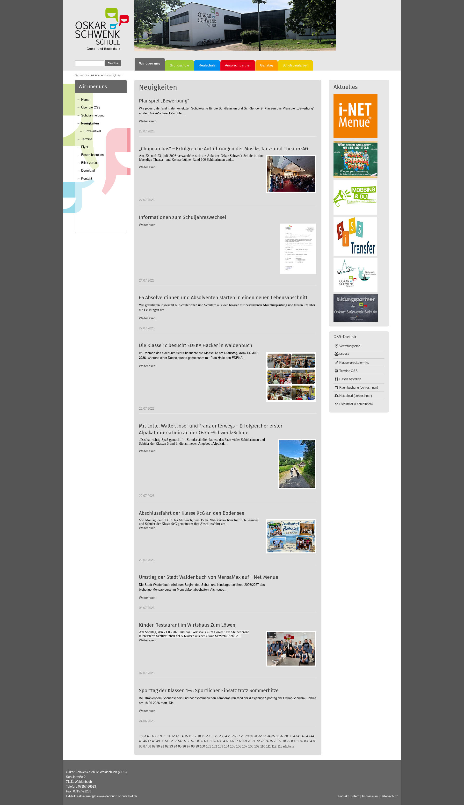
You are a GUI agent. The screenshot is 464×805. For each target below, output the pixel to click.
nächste (288, 746)
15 (186, 736)
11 (168, 736)
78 (284, 741)
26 (234, 736)
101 (208, 746)
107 (244, 746)
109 (256, 746)
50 (162, 741)
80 (293, 741)
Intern (355, 796)
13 (177, 736)
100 (202, 746)
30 (251, 736)
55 (184, 741)
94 (175, 746)
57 (193, 741)
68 (240, 741)
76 (275, 741)
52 (171, 741)
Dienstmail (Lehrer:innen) (356, 404)
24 (225, 736)
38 (286, 736)
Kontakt (86, 178)
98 (193, 746)
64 (223, 741)
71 (253, 741)
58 (197, 741)
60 (206, 741)
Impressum (370, 796)
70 (249, 741)
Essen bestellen (92, 155)
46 (145, 741)
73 (262, 741)
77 (280, 741)
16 (190, 736)
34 (268, 736)
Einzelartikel (92, 131)
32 (260, 736)
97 (188, 746)
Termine (86, 139)
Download (88, 170)
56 (188, 741)
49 (158, 741)
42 (303, 736)
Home (85, 100)
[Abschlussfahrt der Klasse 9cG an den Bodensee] (291, 536)
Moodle (344, 354)
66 (232, 741)
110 (262, 746)
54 (179, 741)
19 (203, 736)
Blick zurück (90, 163)
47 (149, 741)
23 (221, 736)
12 (173, 736)
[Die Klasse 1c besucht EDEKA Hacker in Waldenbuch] (291, 376)
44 (312, 736)
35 (273, 736)
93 (171, 746)
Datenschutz (389, 796)
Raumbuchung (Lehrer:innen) (358, 387)
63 (219, 741)
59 (201, 741)
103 (220, 746)
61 (210, 741)
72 (258, 741)
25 (229, 736)
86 (140, 746)
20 (208, 736)
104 (226, 746)
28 (242, 736)
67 (236, 741)
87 (145, 746)
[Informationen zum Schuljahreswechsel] (298, 248)
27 (238, 736)
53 (175, 741)
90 (158, 746)
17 (194, 736)
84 (310, 741)
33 (264, 736)
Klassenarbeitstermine (354, 362)
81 (297, 741)
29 (247, 736)
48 (153, 741)
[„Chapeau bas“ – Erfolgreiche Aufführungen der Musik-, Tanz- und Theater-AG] (291, 174)
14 (181, 736)
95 (179, 746)
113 (279, 746)
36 (277, 736)
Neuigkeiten (90, 123)
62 (214, 741)
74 (266, 741)
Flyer (84, 147)
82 (301, 741)
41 (299, 736)
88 (149, 746)
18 (199, 736)
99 (197, 746)
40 (295, 736)
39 (290, 736)
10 (164, 736)
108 (250, 746)
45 (140, 741)
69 (245, 741)
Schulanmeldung (92, 115)
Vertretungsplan (349, 346)
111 (268, 746)
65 (227, 741)
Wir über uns (98, 75)
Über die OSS (91, 107)
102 (214, 746)
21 (212, 736)
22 (216, 736)
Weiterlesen (147, 121)
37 (281, 736)
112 (274, 746)
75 (271, 741)
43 (308, 736)
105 (232, 746)
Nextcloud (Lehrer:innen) (355, 396)
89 (153, 746)
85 (314, 741)
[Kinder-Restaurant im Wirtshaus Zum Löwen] (291, 649)
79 (288, 741)
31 (255, 736)
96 (184, 746)
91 (162, 746)
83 (306, 741)
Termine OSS (348, 371)
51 (166, 741)
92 (166, 746)
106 (238, 746)
